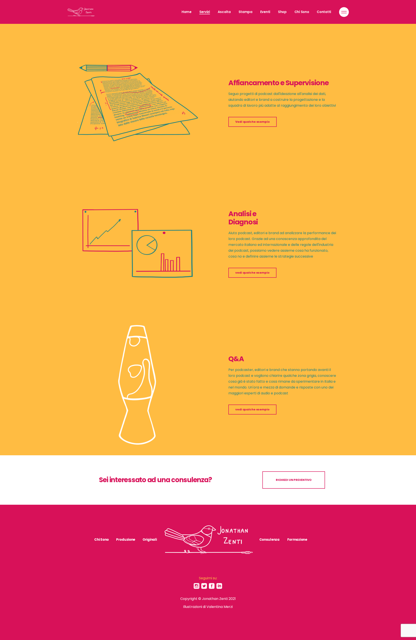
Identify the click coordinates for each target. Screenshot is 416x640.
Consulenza (269, 539)
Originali (150, 539)
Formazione (297, 539)
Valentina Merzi (219, 606)
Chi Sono (101, 539)
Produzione (125, 539)
